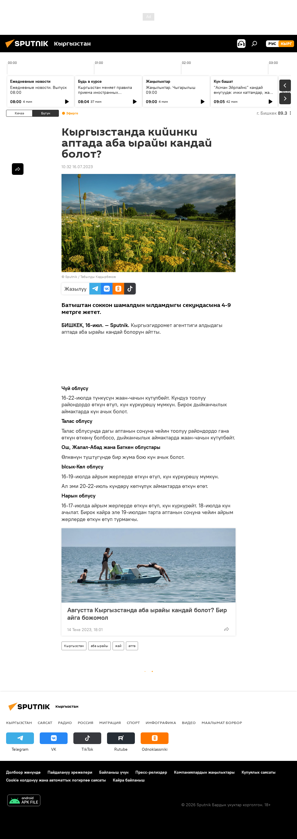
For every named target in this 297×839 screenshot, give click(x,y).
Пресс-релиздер (151, 772)
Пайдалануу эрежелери (70, 772)
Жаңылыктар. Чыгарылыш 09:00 (170, 90)
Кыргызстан (74, 646)
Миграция (110, 722)
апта (131, 646)
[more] (226, 629)
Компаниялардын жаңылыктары (204, 772)
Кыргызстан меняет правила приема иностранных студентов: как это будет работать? (105, 95)
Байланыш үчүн (113, 772)
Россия (85, 722)
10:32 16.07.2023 (77, 166)
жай (118, 646)
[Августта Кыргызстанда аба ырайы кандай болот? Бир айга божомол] (148, 565)
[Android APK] (24, 801)
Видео (189, 722)
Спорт (133, 722)
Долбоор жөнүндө (23, 772)
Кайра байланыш (129, 780)
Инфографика (161, 722)
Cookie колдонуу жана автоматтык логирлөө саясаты (56, 780)
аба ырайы (99, 646)
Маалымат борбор (222, 722)
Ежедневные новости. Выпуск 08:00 (38, 90)
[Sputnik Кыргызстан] (28, 48)
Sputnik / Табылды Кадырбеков (90, 276)
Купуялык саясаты (259, 772)
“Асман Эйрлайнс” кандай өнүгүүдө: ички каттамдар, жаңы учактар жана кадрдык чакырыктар (244, 95)
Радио (65, 722)
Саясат (45, 722)
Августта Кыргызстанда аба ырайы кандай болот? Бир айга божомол (147, 613)
